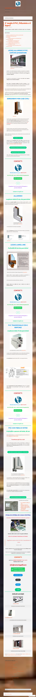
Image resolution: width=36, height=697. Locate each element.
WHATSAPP (18, 178)
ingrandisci (14, 116)
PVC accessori (23, 509)
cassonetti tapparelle (16, 633)
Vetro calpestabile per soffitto (9, 673)
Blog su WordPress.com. (8, 694)
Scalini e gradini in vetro (8, 676)
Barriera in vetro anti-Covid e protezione (11, 672)
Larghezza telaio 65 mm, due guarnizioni (14, 38)
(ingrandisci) (12, 68)
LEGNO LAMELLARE (10, 39)
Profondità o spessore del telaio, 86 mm (14, 45)
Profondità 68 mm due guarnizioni (13, 40)
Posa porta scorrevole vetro (9, 680)
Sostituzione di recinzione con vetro (10, 669)
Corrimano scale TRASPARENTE (9, 685)
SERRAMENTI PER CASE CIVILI (11, 36)
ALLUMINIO (8, 37)
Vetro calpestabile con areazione (9, 684)
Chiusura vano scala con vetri (9, 664)
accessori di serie (16, 603)
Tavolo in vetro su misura (8, 668)
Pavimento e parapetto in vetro (9, 681)
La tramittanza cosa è (8, 617)
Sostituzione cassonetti (24, 510)
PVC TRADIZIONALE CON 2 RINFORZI (13, 41)
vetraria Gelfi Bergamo (10, 8)
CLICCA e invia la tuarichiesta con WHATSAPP (19, 569)
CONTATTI (18, 557)
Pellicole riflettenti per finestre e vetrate (11, 667)
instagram (18, 579)
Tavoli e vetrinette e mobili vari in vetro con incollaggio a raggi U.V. (14, 671)
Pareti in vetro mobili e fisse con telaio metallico (12, 677)
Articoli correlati (9, 46)
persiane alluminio (16, 648)
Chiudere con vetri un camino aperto (10, 663)
